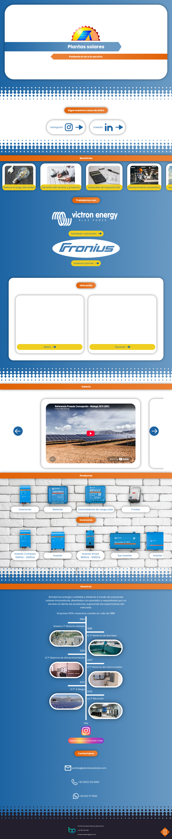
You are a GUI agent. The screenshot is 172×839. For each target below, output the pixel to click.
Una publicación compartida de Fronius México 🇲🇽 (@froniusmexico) (90, 442)
